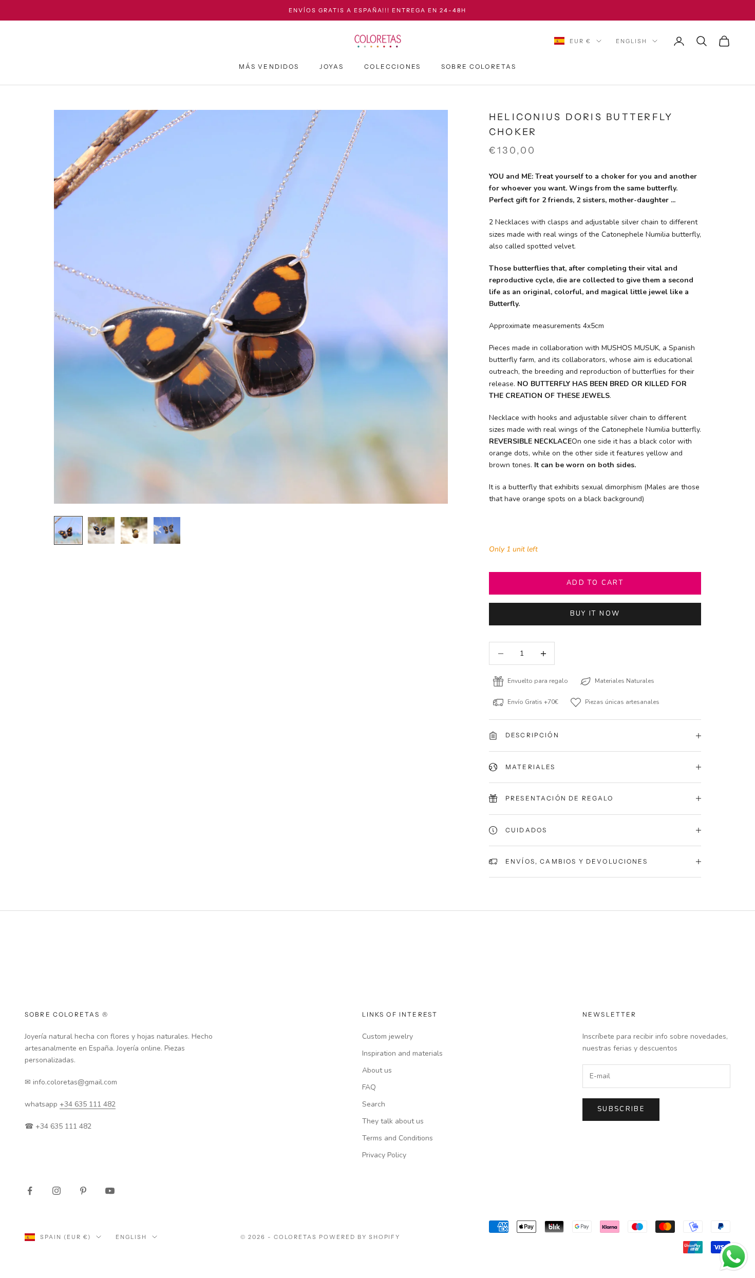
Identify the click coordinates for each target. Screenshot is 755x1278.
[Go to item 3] (134, 530)
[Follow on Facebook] (30, 1191)
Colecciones (392, 66)
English (631, 41)
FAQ (369, 1087)
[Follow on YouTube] (110, 1191)
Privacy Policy (384, 1155)
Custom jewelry (387, 1036)
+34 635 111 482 (88, 1104)
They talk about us (393, 1121)
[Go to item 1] (68, 530)
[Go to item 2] (101, 530)
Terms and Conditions (397, 1138)
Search (373, 1104)
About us (377, 1070)
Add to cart (595, 582)
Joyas (331, 66)
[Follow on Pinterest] (83, 1191)
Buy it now (595, 613)
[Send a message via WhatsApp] (734, 1257)
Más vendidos (269, 66)
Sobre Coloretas (478, 66)
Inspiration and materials (402, 1053)
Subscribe (621, 1109)
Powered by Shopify (360, 1237)
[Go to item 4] (167, 530)
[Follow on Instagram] (56, 1191)
